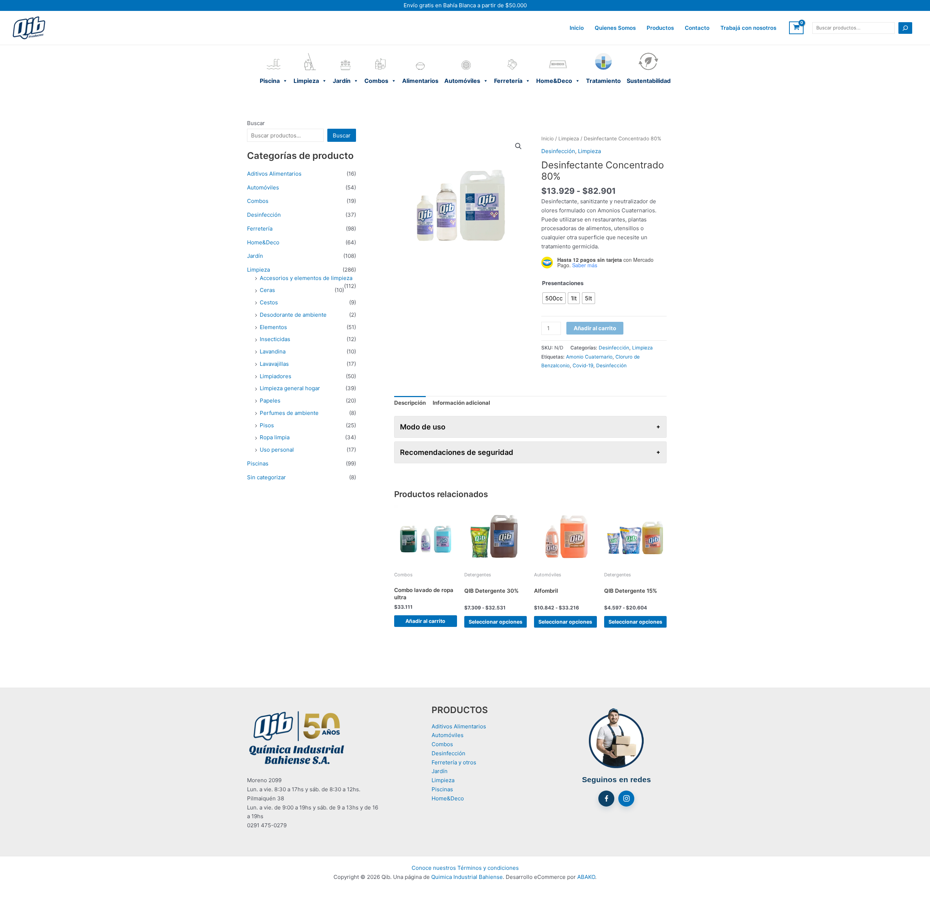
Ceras (267, 290)
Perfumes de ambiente (289, 412)
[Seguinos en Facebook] (606, 799)
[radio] (554, 298)
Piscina (274, 54)
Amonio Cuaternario (589, 357)
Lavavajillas (274, 363)
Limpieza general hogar (290, 388)
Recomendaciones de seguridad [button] (456, 452)
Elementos (273, 327)
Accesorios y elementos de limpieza (306, 278)
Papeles (270, 400)
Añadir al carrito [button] (425, 621)
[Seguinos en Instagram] (626, 799)
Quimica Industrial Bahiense (467, 876)
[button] (518, 146)
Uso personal (277, 449)
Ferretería (512, 54)
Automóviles (466, 54)
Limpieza (310, 54)
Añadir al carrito (595, 328)
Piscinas (257, 463)
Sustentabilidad (649, 54)
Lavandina (273, 351)
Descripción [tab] (410, 402)
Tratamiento (603, 54)
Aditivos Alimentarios (274, 173)
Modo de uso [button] (422, 427)
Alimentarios (420, 54)
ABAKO (586, 876)
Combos (380, 54)
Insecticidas (275, 339)
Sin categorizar (266, 477)
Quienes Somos (615, 27)
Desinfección (264, 214)
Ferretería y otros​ (454, 762)
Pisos (267, 425)
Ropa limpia (275, 437)
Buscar (256, 123)
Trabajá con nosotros (748, 27)
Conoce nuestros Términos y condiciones (465, 867)
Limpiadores (275, 376)
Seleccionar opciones (495, 622)
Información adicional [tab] (461, 402)
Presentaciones (562, 283)
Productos (660, 27)
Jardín (345, 54)
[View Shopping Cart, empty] (796, 28)
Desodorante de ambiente (293, 314)
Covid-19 (583, 365)
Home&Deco (558, 54)
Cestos (269, 302)
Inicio (577, 27)
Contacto (697, 27)
